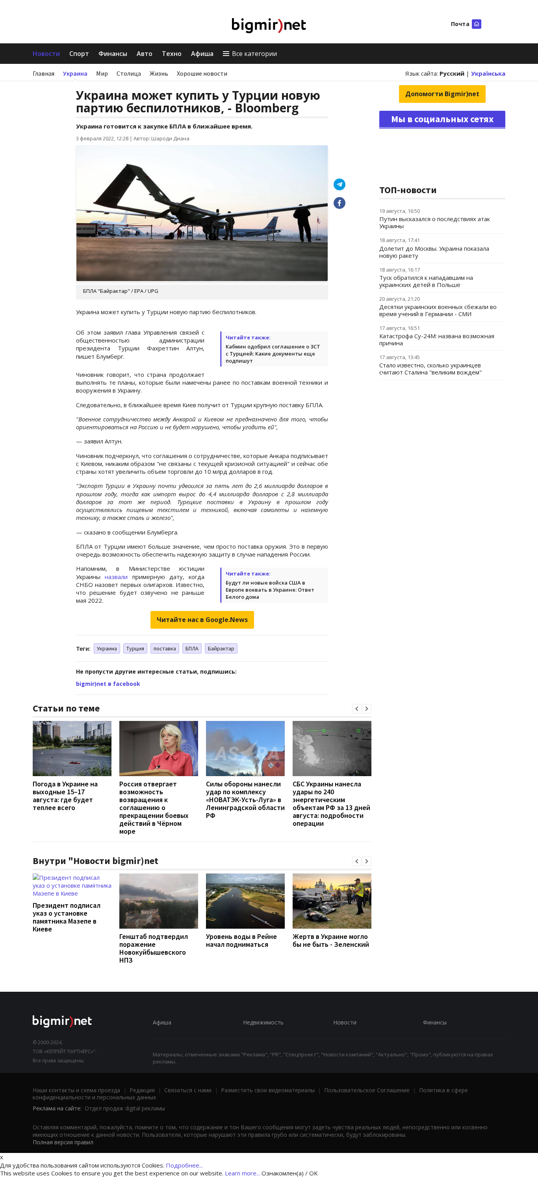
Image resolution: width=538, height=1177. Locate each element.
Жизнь (159, 73)
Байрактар (221, 648)
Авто (144, 53)
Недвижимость (263, 1022)
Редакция (142, 1090)
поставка (165, 648)
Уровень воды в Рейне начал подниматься (241, 940)
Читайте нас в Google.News (202, 619)
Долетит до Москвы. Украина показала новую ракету (434, 251)
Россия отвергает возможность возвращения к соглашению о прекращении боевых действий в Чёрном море (154, 807)
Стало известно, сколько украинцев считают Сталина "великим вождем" (430, 368)
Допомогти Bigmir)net (442, 93)
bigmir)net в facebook (108, 683)
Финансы (112, 53)
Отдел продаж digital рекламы (125, 1108)
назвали (116, 577)
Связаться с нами (187, 1090)
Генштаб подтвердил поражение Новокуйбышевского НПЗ (153, 948)
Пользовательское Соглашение (367, 1090)
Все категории (254, 53)
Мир (102, 73)
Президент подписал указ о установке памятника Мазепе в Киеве (66, 917)
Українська (488, 73)
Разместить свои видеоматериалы (268, 1090)
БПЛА (192, 648)
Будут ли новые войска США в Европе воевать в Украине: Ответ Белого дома (270, 589)
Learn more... (242, 1173)
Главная (43, 73)
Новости (46, 53)
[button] (357, 708)
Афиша (202, 53)
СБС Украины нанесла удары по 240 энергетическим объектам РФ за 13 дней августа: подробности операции (331, 803)
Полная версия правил (63, 1142)
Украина (75, 73)
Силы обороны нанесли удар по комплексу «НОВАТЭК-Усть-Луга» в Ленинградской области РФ (245, 799)
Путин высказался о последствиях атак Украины (434, 222)
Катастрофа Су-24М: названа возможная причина (436, 339)
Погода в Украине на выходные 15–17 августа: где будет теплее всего (65, 795)
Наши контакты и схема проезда (76, 1090)
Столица (129, 73)
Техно (172, 53)
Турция (135, 648)
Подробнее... (184, 1165)
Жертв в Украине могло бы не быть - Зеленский (331, 940)
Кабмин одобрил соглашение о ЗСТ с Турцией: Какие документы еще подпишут (273, 353)
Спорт (79, 53)
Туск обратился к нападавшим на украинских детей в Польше (426, 281)
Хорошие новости (202, 73)
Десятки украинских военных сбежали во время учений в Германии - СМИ (438, 310)
